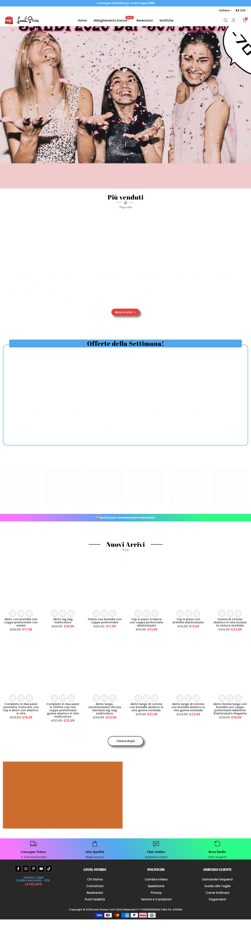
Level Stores (101, 909)
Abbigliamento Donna (113, 20)
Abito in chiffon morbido (66, 416)
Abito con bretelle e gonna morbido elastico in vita (105, 418)
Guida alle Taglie (217, 886)
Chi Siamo (95, 879)
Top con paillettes (230, 280)
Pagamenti (217, 899)
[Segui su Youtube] (41, 868)
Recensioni (144, 20)
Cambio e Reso (156, 879)
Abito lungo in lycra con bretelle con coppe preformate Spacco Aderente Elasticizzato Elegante (185, 421)
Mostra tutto (124, 312)
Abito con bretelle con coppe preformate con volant (21, 622)
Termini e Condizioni (156, 899)
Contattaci (95, 886)
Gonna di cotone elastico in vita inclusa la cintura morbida (230, 622)
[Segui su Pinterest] (33, 868)
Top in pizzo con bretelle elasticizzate (188, 620)
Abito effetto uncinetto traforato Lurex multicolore (26, 418)
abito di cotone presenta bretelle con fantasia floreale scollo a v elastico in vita (145, 421)
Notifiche (166, 20)
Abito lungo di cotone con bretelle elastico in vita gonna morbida (146, 707)
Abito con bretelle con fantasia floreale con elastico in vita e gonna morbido (224, 420)
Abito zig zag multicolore (63, 620)
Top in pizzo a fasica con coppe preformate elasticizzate (146, 622)
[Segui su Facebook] (18, 868)
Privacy (156, 893)
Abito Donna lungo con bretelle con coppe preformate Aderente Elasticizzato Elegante (230, 708)
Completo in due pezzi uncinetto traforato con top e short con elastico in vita (21, 708)
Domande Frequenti (217, 879)
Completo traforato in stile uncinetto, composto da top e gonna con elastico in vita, (62, 286)
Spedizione (156, 886)
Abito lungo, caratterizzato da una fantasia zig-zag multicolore (104, 708)
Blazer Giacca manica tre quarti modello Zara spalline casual (104, 283)
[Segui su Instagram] (26, 868)
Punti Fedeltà (95, 899)
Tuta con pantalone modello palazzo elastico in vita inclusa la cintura (146, 285)
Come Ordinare (217, 893)
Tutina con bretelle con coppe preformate (104, 620)
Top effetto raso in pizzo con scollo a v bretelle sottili (188, 283)
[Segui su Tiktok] (48, 868)
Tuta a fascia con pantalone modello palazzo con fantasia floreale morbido (21, 285)
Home (82, 20)
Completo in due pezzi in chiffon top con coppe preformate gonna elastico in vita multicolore (62, 710)
